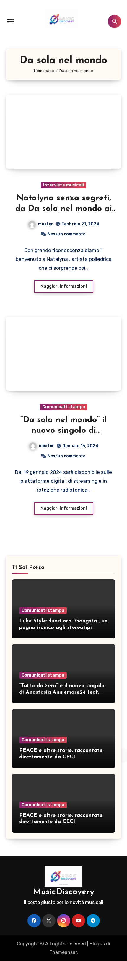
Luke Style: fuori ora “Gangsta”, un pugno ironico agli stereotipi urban (63, 628)
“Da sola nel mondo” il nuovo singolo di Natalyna (63, 431)
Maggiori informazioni (63, 286)
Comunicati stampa (63, 406)
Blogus (97, 944)
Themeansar (63, 952)
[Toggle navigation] (10, 21)
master (45, 224)
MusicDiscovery (63, 892)
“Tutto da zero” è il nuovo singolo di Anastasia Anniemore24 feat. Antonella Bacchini (62, 692)
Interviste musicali (63, 185)
